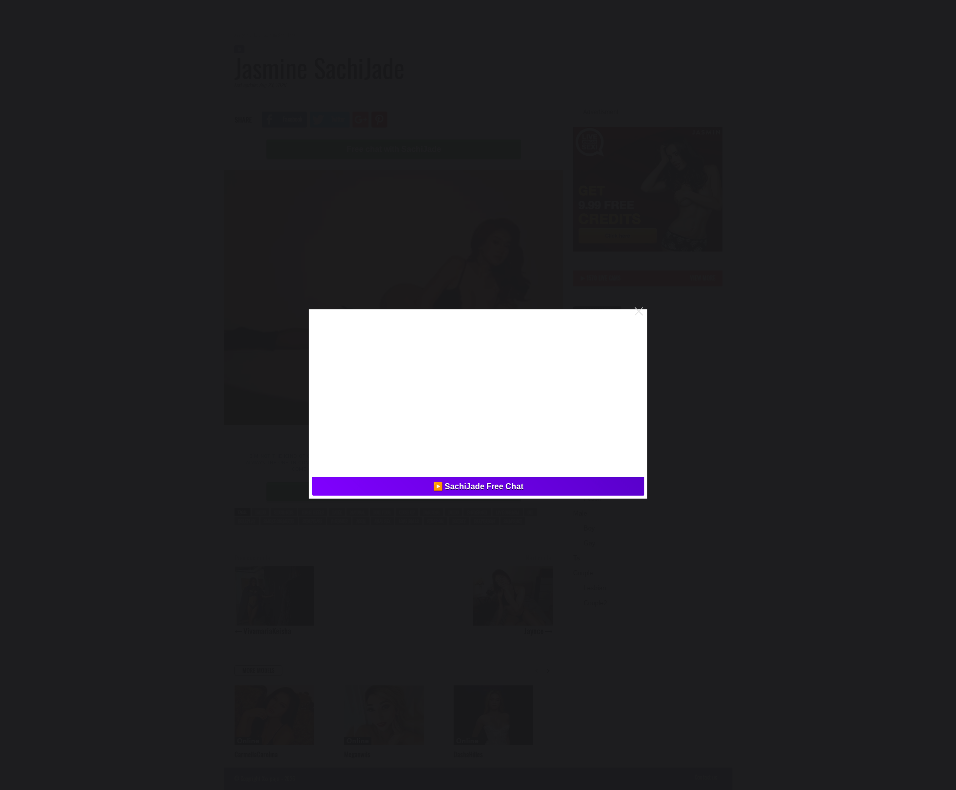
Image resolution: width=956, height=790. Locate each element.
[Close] (638, 311)
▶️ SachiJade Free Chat (478, 486)
